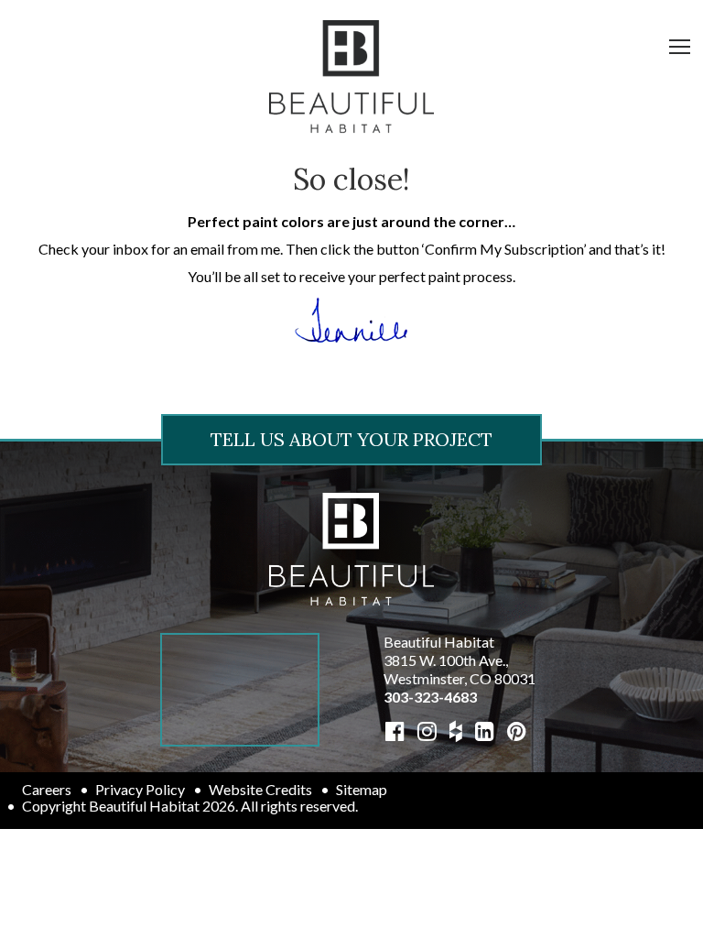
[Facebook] (395, 730)
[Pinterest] (516, 730)
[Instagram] (427, 730)
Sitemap (361, 789)
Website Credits (260, 789)
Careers (46, 789)
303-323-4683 (430, 696)
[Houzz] (455, 730)
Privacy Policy (140, 789)
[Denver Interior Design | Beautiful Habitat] (351, 546)
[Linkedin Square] (484, 730)
